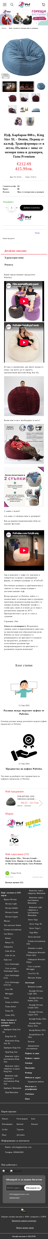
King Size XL (11, 1036)
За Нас (5, 1130)
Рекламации (7, 1124)
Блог (33, 1119)
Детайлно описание (16, 250)
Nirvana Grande (11, 912)
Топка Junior (10, 1007)
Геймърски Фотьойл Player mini (35, 953)
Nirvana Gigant (11, 917)
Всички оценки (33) (14, 883)
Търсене (20, 1130)
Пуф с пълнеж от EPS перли (11, 894)
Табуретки (8, 947)
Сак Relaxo (8, 934)
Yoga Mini (33, 933)
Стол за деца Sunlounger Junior (11, 969)
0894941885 (18, 1152)
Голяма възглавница (12, 930)
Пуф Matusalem (11, 1092)
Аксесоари (30, 983)
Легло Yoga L (35, 928)
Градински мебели (36, 1082)
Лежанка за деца (35, 948)
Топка (6, 998)
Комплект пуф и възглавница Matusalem (35, 900)
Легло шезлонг (34, 937)
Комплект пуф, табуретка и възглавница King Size (11, 1080)
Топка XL (9, 1011)
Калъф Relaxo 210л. (37, 1030)
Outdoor (29, 1063)
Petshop (28, 1073)
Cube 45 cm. (10, 955)
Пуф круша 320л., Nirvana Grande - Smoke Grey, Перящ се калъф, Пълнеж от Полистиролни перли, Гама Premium (29, 798)
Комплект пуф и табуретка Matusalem (36, 892)
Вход (4, 1135)
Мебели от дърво (33, 1078)
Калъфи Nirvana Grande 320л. (35, 1006)
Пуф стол (8, 960)
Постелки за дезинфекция (31, 1087)
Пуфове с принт (32, 1058)
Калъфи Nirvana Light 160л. (35, 992)
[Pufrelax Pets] (14, 840)
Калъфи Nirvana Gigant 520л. (35, 1013)
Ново (27, 1099)
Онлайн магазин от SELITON (24, 1236)
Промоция (30, 1068)
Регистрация (22, 1119)
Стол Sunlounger (12, 964)
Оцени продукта (8, 238)
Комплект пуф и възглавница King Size (11, 1059)
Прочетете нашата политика (24, 1221)
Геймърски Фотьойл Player (35, 960)
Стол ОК (9, 989)
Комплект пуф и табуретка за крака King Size (12, 1068)
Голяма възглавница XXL (35, 942)
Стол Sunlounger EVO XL (11, 983)
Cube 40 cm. (10, 951)
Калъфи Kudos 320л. (38, 1019)
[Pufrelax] (14, 824)
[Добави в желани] (41, 200)
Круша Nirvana (10, 899)
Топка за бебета (12, 1002)
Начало (4, 28)
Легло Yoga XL (35, 924)
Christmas (29, 1094)
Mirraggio (9, 994)
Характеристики (14, 257)
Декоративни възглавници (32, 1047)
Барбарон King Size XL (11, 1030)
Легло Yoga (33, 920)
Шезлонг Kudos (34, 978)
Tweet (37, 233)
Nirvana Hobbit (11, 908)
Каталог (34, 1124)
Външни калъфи (35, 987)
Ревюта (9, 264)
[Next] (39, 803)
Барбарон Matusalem (12, 1088)
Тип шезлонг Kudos (12, 925)
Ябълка (7, 921)
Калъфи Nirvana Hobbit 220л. (35, 999)
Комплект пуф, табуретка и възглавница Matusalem (35, 911)
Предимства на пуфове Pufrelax (24, 768)
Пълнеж (31, 1042)
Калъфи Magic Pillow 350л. (34, 1024)
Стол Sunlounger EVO (11, 976)
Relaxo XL (9, 943)
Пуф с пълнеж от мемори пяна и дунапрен (23, 28)
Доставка (21, 1135)
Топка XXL (10, 1015)
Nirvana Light (11, 904)
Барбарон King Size (12, 1048)
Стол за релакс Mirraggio (33, 967)
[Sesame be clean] (33, 823)
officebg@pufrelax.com (21, 1147)
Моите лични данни (25, 1228)
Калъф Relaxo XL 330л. (36, 1036)
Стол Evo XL (33, 973)
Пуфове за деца (32, 1053)
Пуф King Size (11, 1052)
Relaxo (8, 938)
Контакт (20, 1124)
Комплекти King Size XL (11, 1042)
